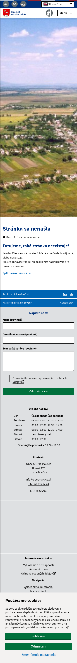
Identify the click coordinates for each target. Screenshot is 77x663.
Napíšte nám (66, 302)
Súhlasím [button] (38, 636)
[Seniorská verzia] (49, 13)
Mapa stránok (38, 591)
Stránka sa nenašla (28, 237)
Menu (63, 13)
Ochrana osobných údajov (37, 573)
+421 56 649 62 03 (38, 483)
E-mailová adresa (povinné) (20, 334)
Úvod (8, 237)
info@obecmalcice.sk (38, 479)
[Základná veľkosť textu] (14, 4)
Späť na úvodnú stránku (17, 273)
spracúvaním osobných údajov (40, 379)
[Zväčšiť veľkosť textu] (23, 4)
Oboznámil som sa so (40, 379)
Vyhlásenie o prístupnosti (38, 565)
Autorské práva (38, 569)
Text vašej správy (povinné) (20, 348)
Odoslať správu (38, 391)
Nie (72, 294)
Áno (65, 294)
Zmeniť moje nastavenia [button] (38, 654)
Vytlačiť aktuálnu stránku (38, 587)
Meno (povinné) (12, 319)
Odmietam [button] (38, 646)
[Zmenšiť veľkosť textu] (6, 4)
